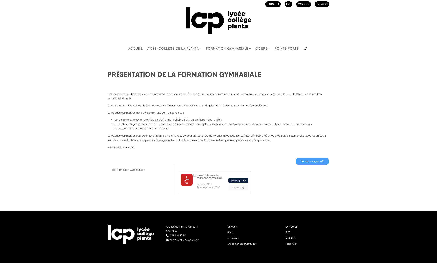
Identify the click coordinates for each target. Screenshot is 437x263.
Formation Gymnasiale (130, 169)
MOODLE (303, 4)
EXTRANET (273, 4)
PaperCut (322, 4)
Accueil (135, 48)
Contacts (232, 226)
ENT (288, 4)
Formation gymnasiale (227, 48)
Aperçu (236, 187)
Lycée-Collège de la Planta (173, 48)
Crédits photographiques (242, 243)
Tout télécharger (310, 161)
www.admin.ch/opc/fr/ (121, 147)
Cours (261, 48)
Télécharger (236, 180)
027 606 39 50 (178, 235)
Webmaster (233, 238)
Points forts (287, 48)
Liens (230, 232)
